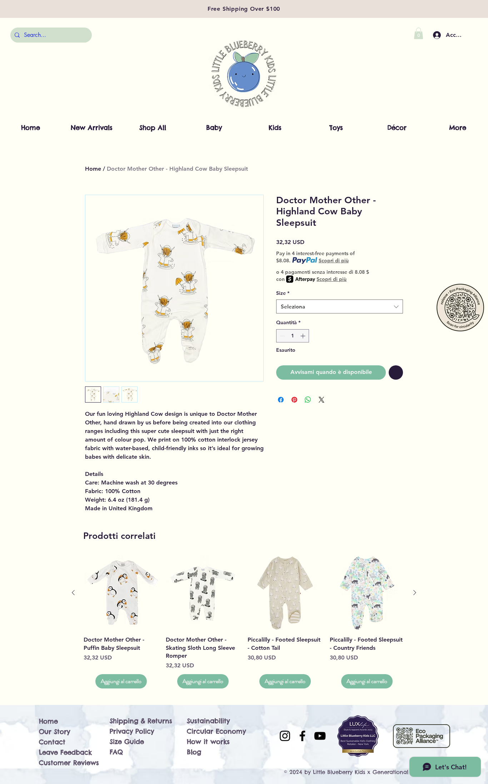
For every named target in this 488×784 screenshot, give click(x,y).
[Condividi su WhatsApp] (308, 399)
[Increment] (303, 336)
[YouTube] (320, 736)
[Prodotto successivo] (414, 592)
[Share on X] (321, 399)
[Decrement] (281, 336)
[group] (244, 622)
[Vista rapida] (121, 592)
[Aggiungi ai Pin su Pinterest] (294, 399)
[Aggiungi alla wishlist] (396, 372)
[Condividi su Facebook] (281, 399)
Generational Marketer (404, 772)
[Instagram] (285, 736)
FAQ (116, 752)
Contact (52, 742)
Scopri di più (334, 260)
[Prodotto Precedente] (73, 592)
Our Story (54, 731)
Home (93, 168)
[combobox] (339, 306)
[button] (418, 33)
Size (282, 293)
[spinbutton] (292, 336)
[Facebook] (302, 736)
